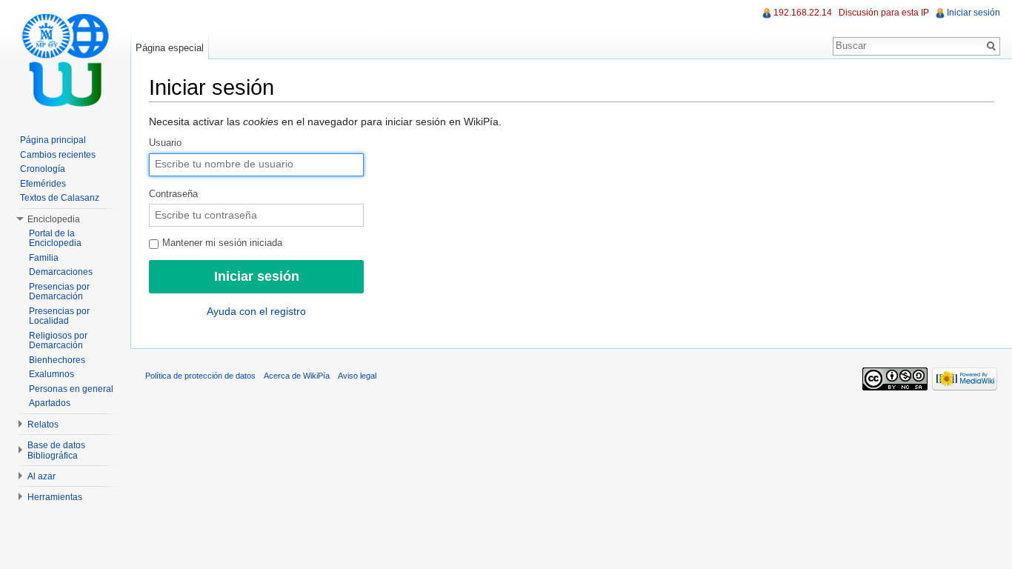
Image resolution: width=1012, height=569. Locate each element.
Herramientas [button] (54, 497)
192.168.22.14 (802, 12)
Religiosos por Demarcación (58, 340)
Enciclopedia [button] (53, 219)
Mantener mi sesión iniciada (220, 243)
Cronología (42, 169)
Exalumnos (51, 374)
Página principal (53, 140)
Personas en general (71, 389)
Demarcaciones (61, 272)
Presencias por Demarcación (59, 292)
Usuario (165, 143)
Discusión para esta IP (884, 12)
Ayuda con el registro (256, 311)
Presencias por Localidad (59, 316)
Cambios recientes (58, 155)
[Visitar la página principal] (65, 59)
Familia (44, 258)
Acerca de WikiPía (297, 375)
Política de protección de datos (200, 375)
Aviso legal (357, 375)
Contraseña (173, 194)
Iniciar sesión (973, 12)
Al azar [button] (41, 476)
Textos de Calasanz (59, 198)
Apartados (49, 403)
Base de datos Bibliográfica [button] (56, 450)
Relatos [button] (43, 424)
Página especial (170, 47)
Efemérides (43, 184)
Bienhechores (57, 360)
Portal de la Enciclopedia (55, 238)
